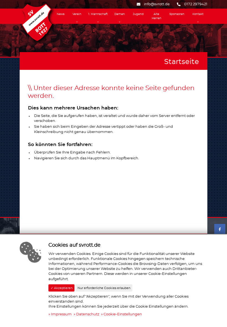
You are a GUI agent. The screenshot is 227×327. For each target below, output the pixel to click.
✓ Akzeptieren (62, 288)
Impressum (61, 314)
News (61, 14)
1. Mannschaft (98, 14)
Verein (77, 14)
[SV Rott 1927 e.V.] (37, 22)
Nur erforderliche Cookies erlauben (104, 288)
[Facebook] (219, 229)
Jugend (138, 14)
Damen (119, 14)
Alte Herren (156, 16)
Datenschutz (87, 314)
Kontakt (197, 14)
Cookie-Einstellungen (123, 314)
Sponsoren (176, 14)
